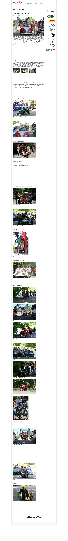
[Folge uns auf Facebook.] (54, 522)
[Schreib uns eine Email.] (53, 522)
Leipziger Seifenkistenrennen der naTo (20, 522)
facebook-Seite (29, 87)
